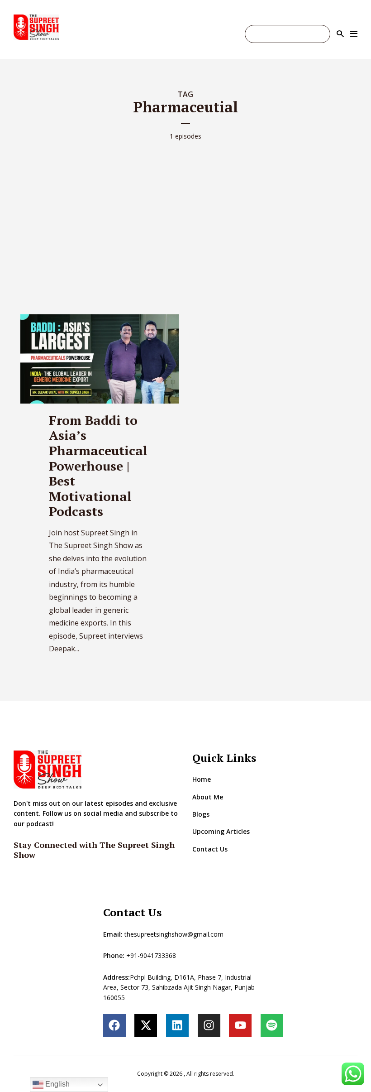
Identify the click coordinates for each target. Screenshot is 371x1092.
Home (201, 779)
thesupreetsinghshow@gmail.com (174, 934)
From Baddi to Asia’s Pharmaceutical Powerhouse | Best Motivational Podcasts (98, 466)
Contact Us (210, 849)
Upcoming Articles (221, 831)
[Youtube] (240, 1025)
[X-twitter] (145, 1025)
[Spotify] (272, 1025)
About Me (207, 797)
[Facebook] (114, 1025)
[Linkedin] (177, 1025)
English (56, 1084)
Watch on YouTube (287, 33)
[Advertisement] (185, 219)
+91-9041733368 (151, 955)
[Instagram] (209, 1025)
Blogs (200, 814)
